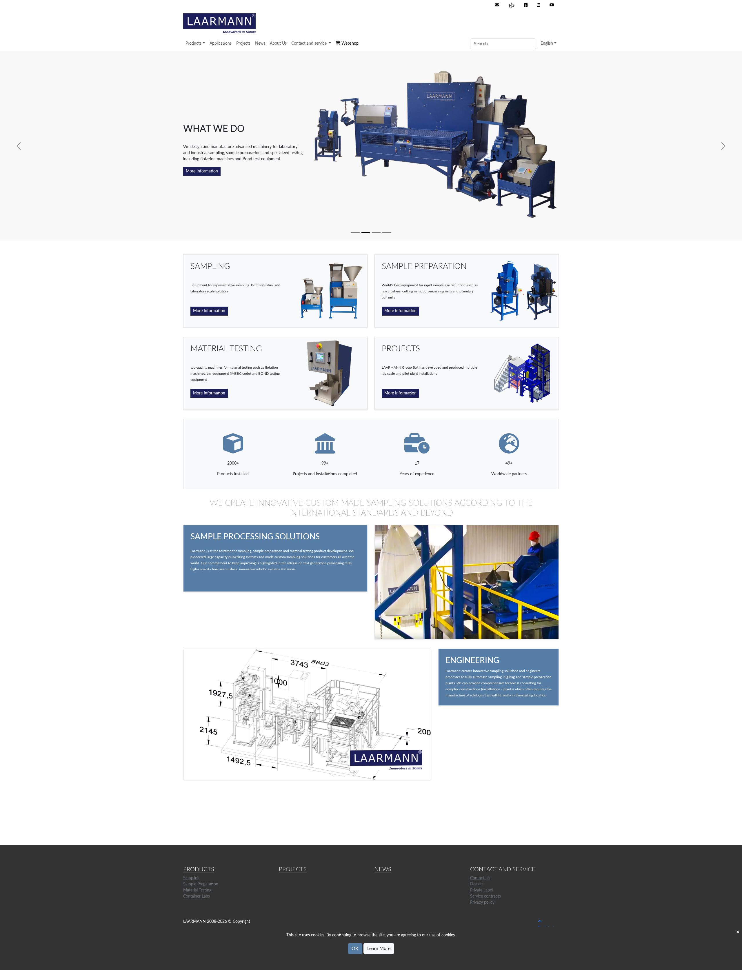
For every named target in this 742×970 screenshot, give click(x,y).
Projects (243, 43)
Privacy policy (482, 902)
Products (193, 43)
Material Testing (197, 890)
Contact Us (480, 878)
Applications (221, 43)
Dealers (476, 884)
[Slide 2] (365, 232)
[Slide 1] (355, 232)
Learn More (378, 948)
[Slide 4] (386, 232)
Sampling (191, 878)
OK (355, 948)
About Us (278, 43)
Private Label (481, 890)
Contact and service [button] (309, 43)
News (260, 43)
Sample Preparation (200, 884)
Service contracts (485, 896)
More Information (202, 171)
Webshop (349, 43)
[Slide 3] (376, 232)
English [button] (547, 43)
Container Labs (196, 896)
